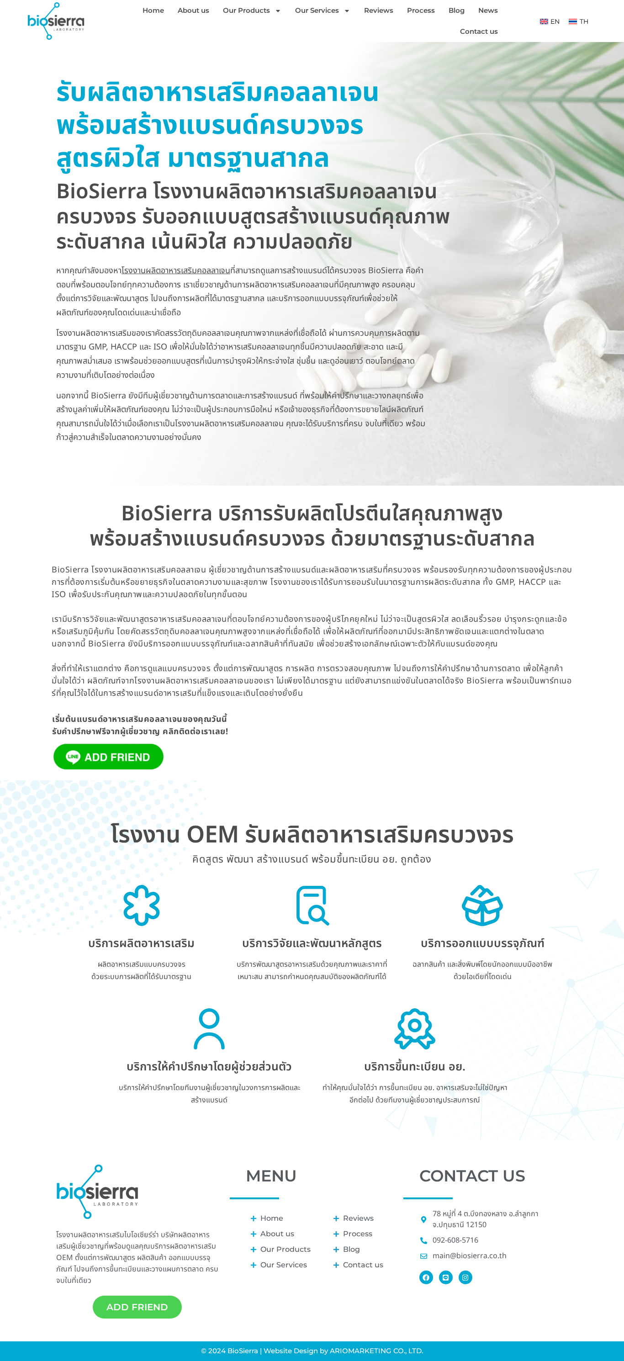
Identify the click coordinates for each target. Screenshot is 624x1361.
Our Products (246, 10)
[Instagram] (465, 1277)
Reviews (378, 10)
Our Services (317, 10)
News (488, 10)
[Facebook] (426, 1277)
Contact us (479, 31)
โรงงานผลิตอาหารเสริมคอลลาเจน (176, 271)
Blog (457, 10)
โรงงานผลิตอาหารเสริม (90, 1234)
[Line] (446, 1277)
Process (421, 10)
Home (153, 10)
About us (193, 10)
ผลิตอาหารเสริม (193, 1246)
